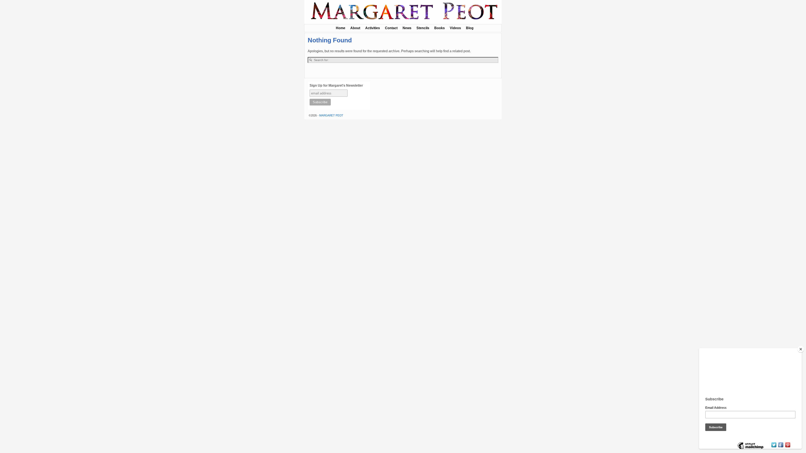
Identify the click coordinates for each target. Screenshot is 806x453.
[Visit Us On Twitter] (773, 447)
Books (439, 28)
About (355, 28)
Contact (391, 28)
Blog (470, 28)
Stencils (422, 28)
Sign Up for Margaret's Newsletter (336, 85)
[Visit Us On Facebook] (780, 447)
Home (340, 28)
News (407, 28)
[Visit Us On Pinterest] (787, 447)
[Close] (801, 349)
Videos (455, 28)
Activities (372, 28)
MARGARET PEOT (331, 115)
